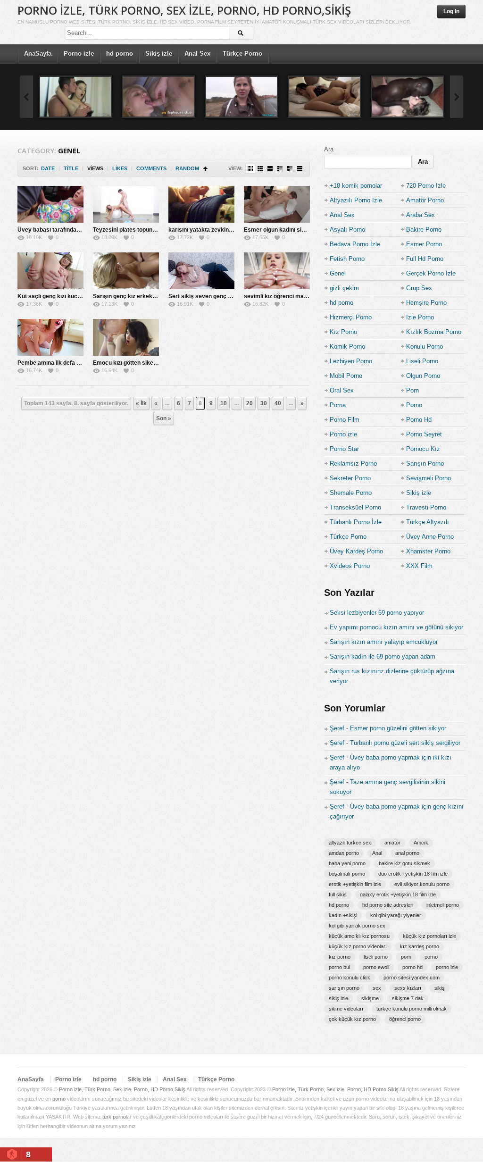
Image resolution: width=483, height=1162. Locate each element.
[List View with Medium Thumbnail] (290, 169)
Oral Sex (342, 390)
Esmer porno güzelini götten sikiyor (398, 728)
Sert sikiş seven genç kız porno (210, 296)
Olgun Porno (423, 375)
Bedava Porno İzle (355, 244)
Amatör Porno (425, 200)
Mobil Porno (346, 375)
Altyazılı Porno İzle (356, 200)
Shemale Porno (351, 492)
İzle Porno (420, 317)
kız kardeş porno (419, 946)
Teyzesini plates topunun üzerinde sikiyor (148, 229)
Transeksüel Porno (355, 507)
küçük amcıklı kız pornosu (359, 936)
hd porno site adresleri (387, 905)
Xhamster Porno (428, 551)
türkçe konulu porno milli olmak (411, 1009)
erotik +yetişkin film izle (355, 884)
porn (406, 957)
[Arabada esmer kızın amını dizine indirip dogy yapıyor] (241, 97)
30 (263, 403)
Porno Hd (419, 419)
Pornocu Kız (423, 448)
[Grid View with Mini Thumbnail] (250, 169)
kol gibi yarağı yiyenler (395, 915)
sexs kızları (407, 988)
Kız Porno (343, 331)
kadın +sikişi (343, 915)
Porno (414, 405)
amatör (392, 842)
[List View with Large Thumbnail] (300, 169)
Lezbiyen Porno (351, 361)
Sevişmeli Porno (428, 478)
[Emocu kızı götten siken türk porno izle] (126, 337)
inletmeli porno (442, 905)
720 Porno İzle (426, 185)
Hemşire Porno (426, 302)
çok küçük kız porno (352, 1019)
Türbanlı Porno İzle (356, 522)
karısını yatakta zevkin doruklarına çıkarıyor (227, 229)
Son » (163, 418)
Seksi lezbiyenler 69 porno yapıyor (377, 612)
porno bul (339, 967)
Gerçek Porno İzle (431, 273)
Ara (328, 149)
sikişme (370, 998)
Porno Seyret (424, 434)
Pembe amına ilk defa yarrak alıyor (64, 362)
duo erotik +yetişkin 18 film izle (413, 874)
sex (377, 988)
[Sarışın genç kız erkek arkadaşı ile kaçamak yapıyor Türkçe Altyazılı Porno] (126, 270)
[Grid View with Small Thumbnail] (260, 169)
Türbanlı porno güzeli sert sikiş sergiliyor (405, 742)
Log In (451, 11)
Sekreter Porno (350, 478)
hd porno (119, 53)
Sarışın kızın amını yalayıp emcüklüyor (384, 641)
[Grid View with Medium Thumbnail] (270, 169)
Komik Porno (347, 346)
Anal (377, 853)
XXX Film (419, 565)
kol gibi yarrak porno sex (357, 925)
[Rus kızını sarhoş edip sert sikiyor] (158, 97)
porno (431, 957)
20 (249, 403)
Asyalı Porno (347, 229)
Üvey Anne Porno (430, 536)
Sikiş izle (158, 53)
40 (278, 403)
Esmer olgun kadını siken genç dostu (293, 229)
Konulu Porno (424, 346)
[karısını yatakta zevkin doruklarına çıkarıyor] (201, 204)
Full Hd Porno (424, 258)
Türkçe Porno (242, 53)
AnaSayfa (37, 53)
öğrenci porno (405, 1019)
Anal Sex (197, 53)
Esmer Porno (424, 244)
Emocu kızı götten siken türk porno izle (144, 362)
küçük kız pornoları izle (429, 936)
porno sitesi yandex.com (411, 977)
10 (223, 403)
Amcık (421, 842)
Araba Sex (420, 214)
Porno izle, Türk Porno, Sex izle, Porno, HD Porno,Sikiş (184, 10)
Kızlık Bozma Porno (433, 331)
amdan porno (344, 853)
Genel (338, 273)
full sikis (338, 894)
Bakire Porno (423, 229)
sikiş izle (338, 998)
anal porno (407, 853)
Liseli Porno (422, 361)
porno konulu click (349, 977)
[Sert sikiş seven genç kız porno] (201, 270)
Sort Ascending (205, 169)
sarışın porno (344, 988)
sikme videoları (346, 1009)
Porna (338, 405)
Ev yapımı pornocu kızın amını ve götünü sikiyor (396, 627)
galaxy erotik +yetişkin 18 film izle (398, 894)
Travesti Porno (426, 507)
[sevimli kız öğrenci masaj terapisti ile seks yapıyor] (277, 270)
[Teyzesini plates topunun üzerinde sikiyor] (126, 204)
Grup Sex (419, 288)
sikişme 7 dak (408, 998)
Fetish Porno (347, 258)
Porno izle (79, 53)
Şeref (337, 728)
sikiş (439, 988)
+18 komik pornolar (356, 185)
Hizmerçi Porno (351, 317)
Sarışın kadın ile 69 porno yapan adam (382, 656)
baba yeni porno (347, 863)
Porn (412, 390)
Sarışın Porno (425, 463)
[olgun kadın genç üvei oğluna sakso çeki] (324, 97)
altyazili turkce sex (350, 842)
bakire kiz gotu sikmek (404, 863)
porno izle (447, 967)
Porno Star (344, 448)
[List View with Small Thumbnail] (280, 169)
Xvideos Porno (350, 565)
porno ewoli (376, 967)
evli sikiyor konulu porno (422, 884)
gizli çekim (344, 288)
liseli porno (376, 957)
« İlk (141, 403)
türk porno (114, 1117)
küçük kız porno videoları (358, 946)
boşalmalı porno (347, 874)
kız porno (339, 957)
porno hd (412, 967)
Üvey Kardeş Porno (356, 551)
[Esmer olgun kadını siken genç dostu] (277, 204)
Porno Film (344, 419)
